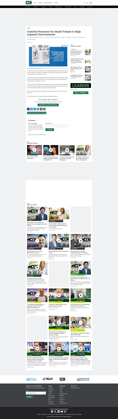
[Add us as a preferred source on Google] (44, 109)
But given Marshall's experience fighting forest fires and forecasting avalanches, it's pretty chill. (58, 256)
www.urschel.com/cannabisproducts (48, 96)
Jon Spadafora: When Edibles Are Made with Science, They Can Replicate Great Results (35, 306)
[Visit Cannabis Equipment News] (62, 379)
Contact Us (39, 414)
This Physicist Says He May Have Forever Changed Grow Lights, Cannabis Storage (57, 333)
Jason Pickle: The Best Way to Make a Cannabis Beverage (80, 333)
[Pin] (41, 109)
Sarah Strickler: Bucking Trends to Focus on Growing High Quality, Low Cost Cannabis (76, 60)
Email (27, 390)
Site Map (79, 414)
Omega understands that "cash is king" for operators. (79, 308)
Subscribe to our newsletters (48, 105)
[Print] (28, 109)
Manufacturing (31, 302)
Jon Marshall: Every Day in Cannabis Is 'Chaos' (76, 76)
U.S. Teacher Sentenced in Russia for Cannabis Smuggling (67, 158)
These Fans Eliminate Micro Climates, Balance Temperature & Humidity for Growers (58, 359)
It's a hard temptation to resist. (55, 228)
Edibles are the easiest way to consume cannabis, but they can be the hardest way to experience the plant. (37, 311)
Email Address (49, 123)
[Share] (31, 109)
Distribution (52, 302)
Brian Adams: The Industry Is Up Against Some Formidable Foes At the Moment (37, 224)
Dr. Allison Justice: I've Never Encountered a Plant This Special (76, 52)
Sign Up (29, 396)
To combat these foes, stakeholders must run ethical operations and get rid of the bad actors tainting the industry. (37, 229)
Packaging (30, 355)
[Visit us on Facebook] (52, 411)
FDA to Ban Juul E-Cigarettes (32, 157)
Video (28, 28)
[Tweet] (38, 109)
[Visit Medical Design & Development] (31, 379)
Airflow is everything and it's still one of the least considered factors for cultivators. (58, 363)
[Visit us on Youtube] (62, 411)
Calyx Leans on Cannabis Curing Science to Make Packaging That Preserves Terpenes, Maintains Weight (80, 359)
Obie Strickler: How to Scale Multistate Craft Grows (76, 68)
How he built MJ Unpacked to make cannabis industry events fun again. (80, 255)
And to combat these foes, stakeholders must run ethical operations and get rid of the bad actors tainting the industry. (80, 283)
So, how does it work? (54, 307)
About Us (45, 414)
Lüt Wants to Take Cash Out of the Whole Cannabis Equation (57, 305)
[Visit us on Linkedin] (58, 411)
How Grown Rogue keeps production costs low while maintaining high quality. (36, 255)
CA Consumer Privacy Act (70, 414)
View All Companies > (81, 92)
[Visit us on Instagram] (65, 411)
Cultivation (52, 329)
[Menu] (91, 3)
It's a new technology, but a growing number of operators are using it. (58, 337)
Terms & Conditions (59, 414)
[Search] (88, 3)
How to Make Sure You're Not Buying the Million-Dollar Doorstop (80, 305)
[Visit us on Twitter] (55, 411)
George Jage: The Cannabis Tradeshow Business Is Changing (79, 252)
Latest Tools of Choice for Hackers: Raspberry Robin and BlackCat (50, 158)
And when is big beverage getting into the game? (79, 337)
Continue (49, 129)
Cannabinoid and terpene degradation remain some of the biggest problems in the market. (80, 363)
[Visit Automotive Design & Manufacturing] (83, 379)
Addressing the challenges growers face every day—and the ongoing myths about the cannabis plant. (37, 283)
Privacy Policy (51, 414)
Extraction (73, 274)
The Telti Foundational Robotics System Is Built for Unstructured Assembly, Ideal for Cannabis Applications (35, 359)
